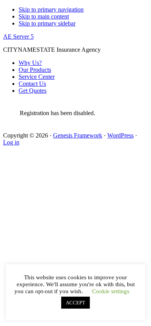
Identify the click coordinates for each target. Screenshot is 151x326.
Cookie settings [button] (110, 291)
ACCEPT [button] (75, 303)
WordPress (120, 135)
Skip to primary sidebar (47, 23)
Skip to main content (44, 16)
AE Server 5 (18, 36)
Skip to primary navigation (51, 9)
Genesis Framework (77, 135)
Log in (11, 142)
